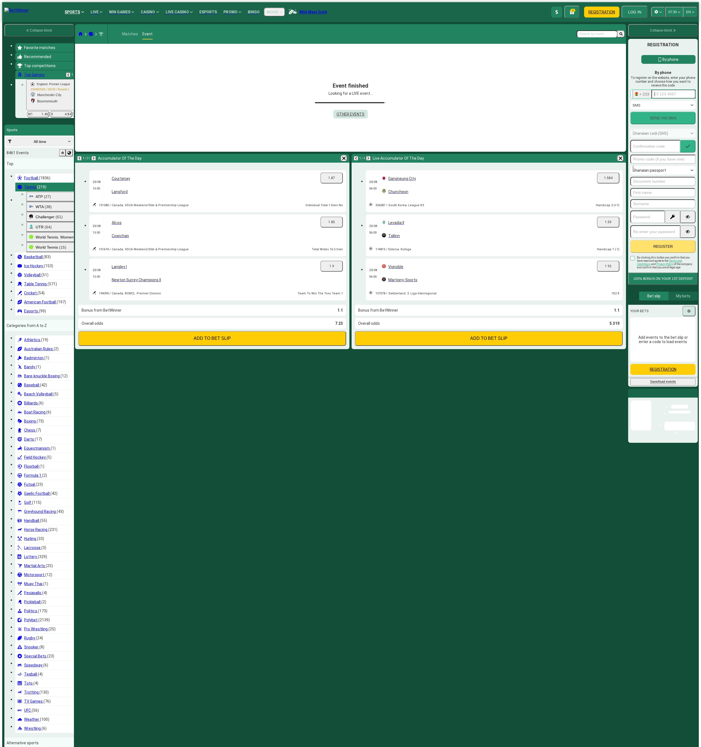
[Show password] (688, 217)
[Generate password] (672, 217)
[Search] (621, 34)
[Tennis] (91, 33)
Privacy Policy (664, 264)
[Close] (693, 397)
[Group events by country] (69, 152)
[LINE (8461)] (80, 33)
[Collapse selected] (62, 152)
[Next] (93, 158)
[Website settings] (658, 12)
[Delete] (344, 158)
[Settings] (689, 311)
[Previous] (68, 75)
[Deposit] (556, 12)
